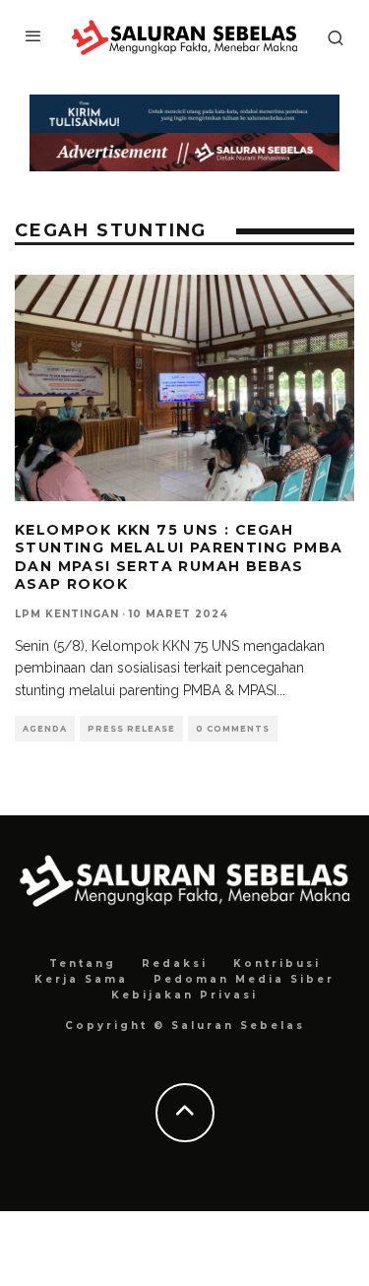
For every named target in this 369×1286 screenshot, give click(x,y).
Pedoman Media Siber (244, 979)
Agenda (45, 729)
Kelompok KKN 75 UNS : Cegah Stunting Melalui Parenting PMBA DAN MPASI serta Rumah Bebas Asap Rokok (178, 557)
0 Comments (233, 729)
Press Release (131, 729)
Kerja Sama (81, 979)
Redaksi (175, 963)
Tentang (82, 963)
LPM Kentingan (67, 614)
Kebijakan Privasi (184, 995)
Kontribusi (277, 963)
